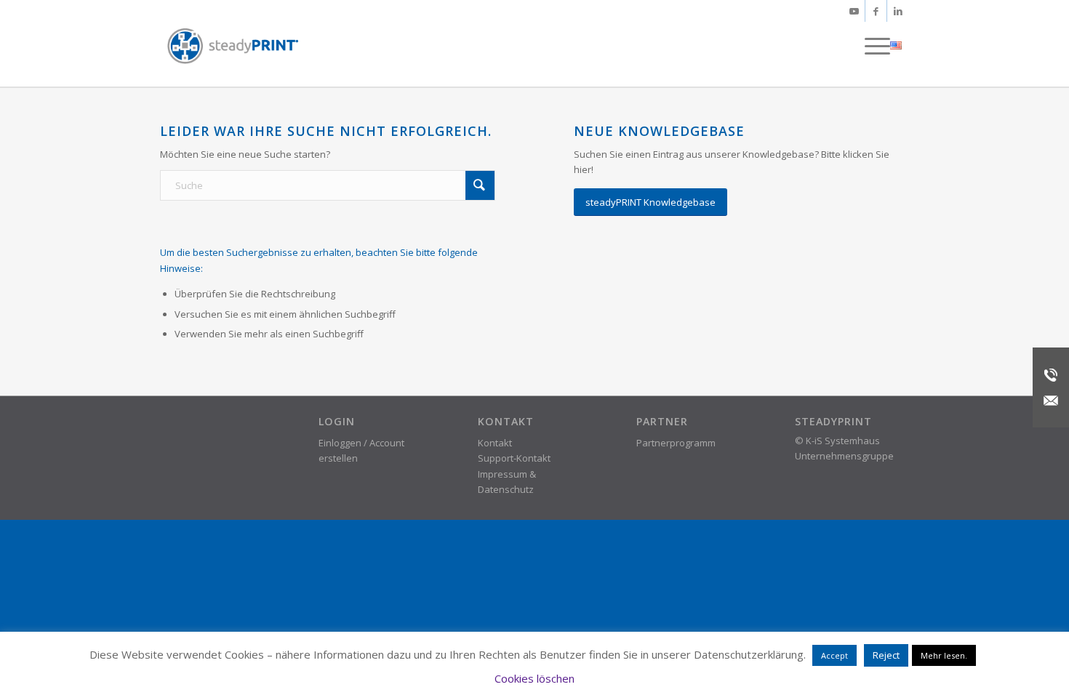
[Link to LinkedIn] (898, 11)
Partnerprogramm (676, 442)
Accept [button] (834, 655)
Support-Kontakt (514, 458)
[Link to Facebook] (875, 11)
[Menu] (872, 46)
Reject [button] (886, 655)
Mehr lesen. (944, 655)
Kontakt (495, 442)
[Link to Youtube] (854, 11)
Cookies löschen (534, 678)
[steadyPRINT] (232, 46)
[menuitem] (872, 46)
